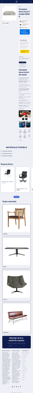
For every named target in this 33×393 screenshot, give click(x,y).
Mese (16, 365)
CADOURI (4, 379)
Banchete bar (14, 377)
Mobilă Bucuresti (5, 352)
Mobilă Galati (4, 360)
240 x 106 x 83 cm (22, 64)
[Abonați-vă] (24, 346)
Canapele (16, 382)
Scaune (13, 352)
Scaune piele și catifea (16, 363)
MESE (4, 266)
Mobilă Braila (4, 363)
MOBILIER (8, 377)
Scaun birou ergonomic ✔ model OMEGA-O (22, 189)
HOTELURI (23, 373)
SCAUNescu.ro (15, 392)
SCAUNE (5, 233)
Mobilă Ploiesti (7, 361)
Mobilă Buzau (6, 369)
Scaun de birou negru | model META (7, 181)
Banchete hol (17, 374)
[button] (2, 2)
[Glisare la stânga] (15, 194)
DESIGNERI (8, 378)
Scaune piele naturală (16, 361)
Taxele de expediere (25, 58)
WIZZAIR (23, 377)
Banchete (14, 378)
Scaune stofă (14, 364)
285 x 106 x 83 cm (22, 66)
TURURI (23, 375)
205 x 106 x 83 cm (22, 62)
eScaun (22, 108)
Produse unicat (17, 360)
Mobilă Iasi (4, 355)
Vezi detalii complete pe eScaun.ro (24, 51)
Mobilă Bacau (4, 365)
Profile (23, 379)
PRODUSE (4, 378)
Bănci (13, 374)
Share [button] (21, 140)
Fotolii (13, 382)
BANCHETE (5, 332)
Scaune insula (14, 356)
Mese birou (14, 368)
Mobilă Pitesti (7, 364)
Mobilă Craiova (7, 359)
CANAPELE (4, 383)
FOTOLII (5, 299)
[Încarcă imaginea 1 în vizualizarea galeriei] (4, 23)
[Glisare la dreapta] (18, 194)
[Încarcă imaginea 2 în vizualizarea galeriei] (7, 23)
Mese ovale (18, 373)
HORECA (8, 379)
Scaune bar (17, 355)
